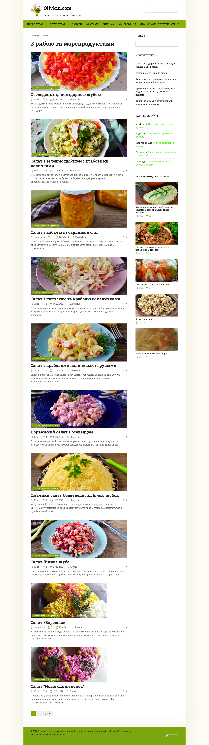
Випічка (108, 24)
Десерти (163, 24)
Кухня (174, 24)
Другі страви (58, 24)
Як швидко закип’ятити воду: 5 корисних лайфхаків (153, 102)
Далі (48, 713)
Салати (77, 24)
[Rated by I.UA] (172, 735)
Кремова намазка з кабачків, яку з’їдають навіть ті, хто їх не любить (155, 91)
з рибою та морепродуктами (46, 88)
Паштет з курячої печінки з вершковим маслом (152, 248)
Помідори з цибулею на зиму (153, 284)
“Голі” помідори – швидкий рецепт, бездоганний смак (156, 65)
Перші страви (36, 24)
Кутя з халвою (144, 319)
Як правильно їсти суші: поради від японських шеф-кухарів (156, 80)
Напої (141, 24)
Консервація (127, 24)
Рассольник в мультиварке (151, 353)
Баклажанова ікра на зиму (151, 72)
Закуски (92, 24)
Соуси (151, 24)
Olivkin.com (58, 8)
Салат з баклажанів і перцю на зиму (153, 163)
